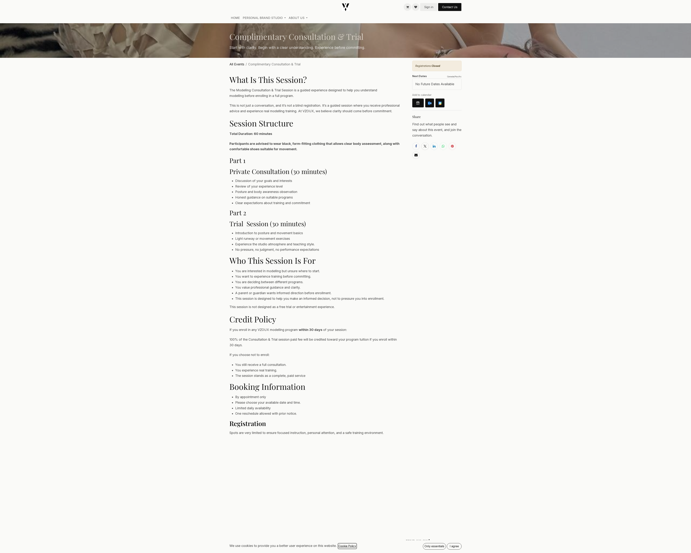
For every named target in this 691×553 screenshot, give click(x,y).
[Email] (416, 155)
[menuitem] (235, 18)
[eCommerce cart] (407, 7)
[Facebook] (416, 146)
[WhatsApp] (443, 146)
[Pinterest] (452, 146)
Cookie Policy (347, 546)
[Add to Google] (439, 103)
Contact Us (449, 7)
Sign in (428, 7)
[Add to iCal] (418, 103)
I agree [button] (454, 546)
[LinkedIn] (434, 146)
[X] (425, 146)
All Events (236, 64)
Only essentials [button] (434, 546)
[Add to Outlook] (429, 103)
